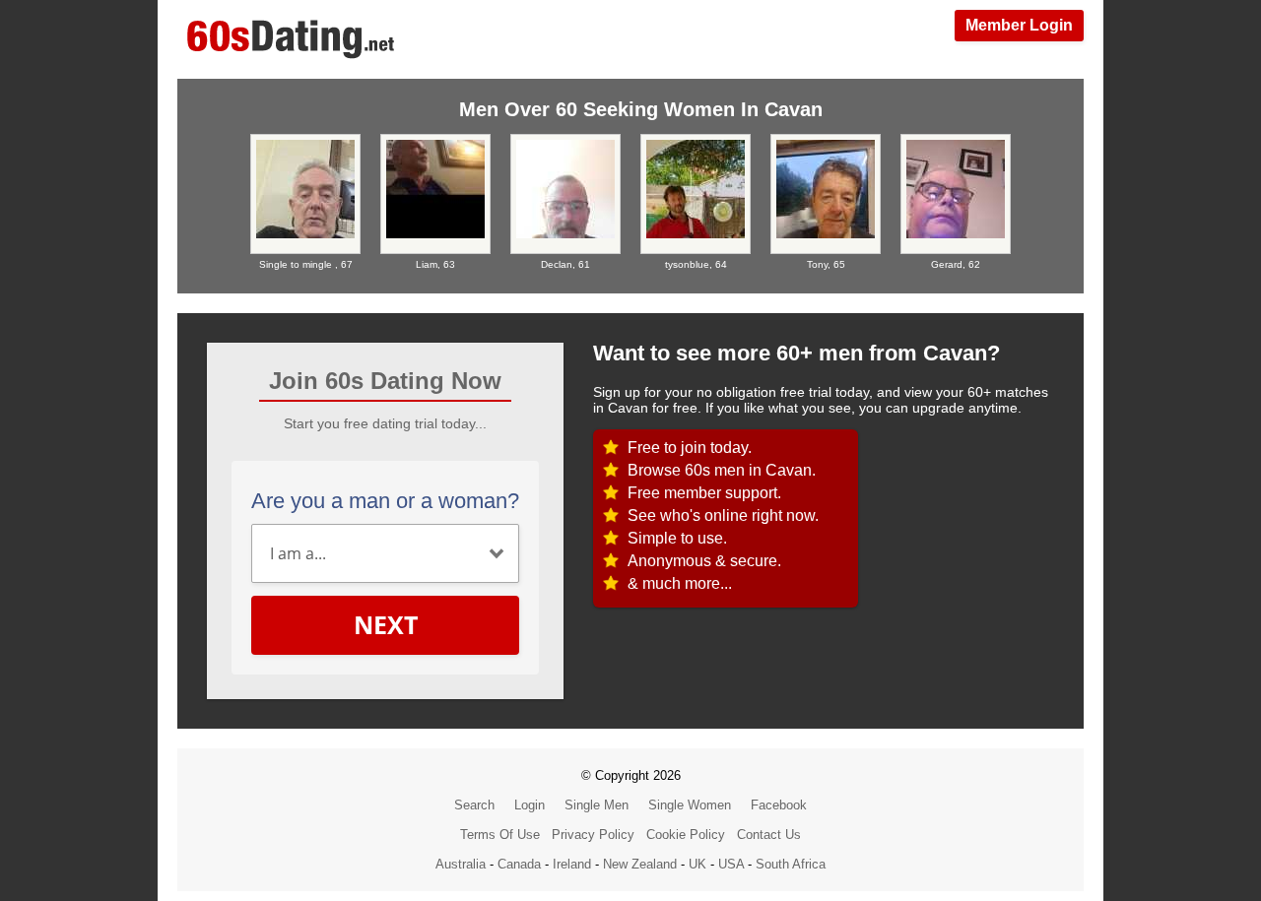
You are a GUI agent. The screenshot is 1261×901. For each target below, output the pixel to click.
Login (529, 805)
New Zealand (640, 864)
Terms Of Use (500, 834)
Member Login (1019, 25)
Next (386, 624)
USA (731, 864)
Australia (460, 864)
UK (697, 864)
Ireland (572, 864)
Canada (519, 864)
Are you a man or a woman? (385, 500)
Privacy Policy (593, 834)
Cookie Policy (685, 834)
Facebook (779, 805)
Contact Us (769, 834)
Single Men (596, 805)
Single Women (689, 805)
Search (474, 805)
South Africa (791, 864)
